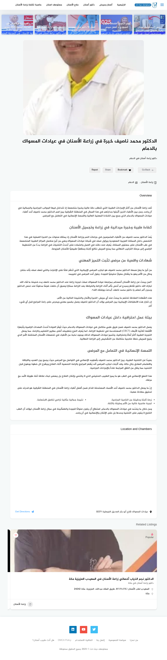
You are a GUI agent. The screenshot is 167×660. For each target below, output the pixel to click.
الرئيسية (121, 5)
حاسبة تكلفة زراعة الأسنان (28, 5)
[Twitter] (94, 629)
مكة (147, 593)
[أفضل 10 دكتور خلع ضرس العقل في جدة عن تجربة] (83, 24)
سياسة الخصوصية (117, 640)
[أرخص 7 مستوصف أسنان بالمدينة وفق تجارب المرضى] (149, 24)
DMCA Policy (64, 640)
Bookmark (122, 170)
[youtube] (83, 629)
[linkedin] (73, 629)
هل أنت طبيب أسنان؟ (43, 640)
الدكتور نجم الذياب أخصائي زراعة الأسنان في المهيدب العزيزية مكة (111, 579)
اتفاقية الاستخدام (84, 640)
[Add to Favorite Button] (15, 535)
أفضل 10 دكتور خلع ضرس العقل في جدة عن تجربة (83, 29)
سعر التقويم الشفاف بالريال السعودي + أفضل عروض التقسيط (116, 27)
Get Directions (22, 511)
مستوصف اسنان (54, 5)
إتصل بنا (100, 640)
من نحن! (134, 640)
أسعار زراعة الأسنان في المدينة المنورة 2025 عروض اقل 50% (17, 27)
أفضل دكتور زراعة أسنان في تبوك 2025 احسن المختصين (50, 29)
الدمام (131, 182)
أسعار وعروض (105, 5)
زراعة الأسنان (147, 182)
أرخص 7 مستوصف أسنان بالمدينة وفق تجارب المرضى (149, 29)
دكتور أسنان (89, 5)
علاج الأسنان (73, 5)
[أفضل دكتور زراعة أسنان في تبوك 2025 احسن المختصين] (50, 24)
